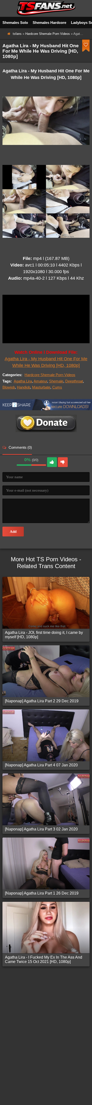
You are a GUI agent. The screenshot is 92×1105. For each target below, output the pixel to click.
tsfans (17, 34)
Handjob (23, 387)
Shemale (56, 381)
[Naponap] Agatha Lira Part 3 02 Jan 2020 (41, 829)
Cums (57, 387)
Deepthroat (74, 381)
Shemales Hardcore (49, 22)
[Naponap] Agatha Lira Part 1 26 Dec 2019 (42, 893)
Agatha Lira (23, 381)
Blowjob (8, 387)
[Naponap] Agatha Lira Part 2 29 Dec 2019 (42, 701)
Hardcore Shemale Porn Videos (47, 34)
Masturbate (41, 387)
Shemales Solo (15, 22)
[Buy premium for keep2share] (46, 409)
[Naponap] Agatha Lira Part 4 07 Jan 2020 (41, 765)
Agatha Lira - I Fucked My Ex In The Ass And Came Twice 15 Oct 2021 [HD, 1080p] (43, 959)
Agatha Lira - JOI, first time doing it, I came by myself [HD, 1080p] (44, 634)
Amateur (40, 381)
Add (13, 531)
